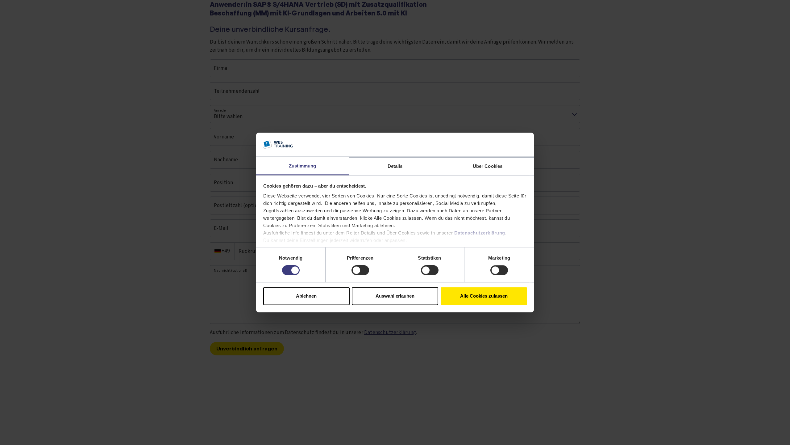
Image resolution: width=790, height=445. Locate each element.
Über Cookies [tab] (487, 166)
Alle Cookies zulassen (484, 296)
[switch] (360, 270)
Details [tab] (395, 166)
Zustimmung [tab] (302, 165)
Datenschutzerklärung (479, 232)
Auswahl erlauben (395, 296)
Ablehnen (306, 296)
